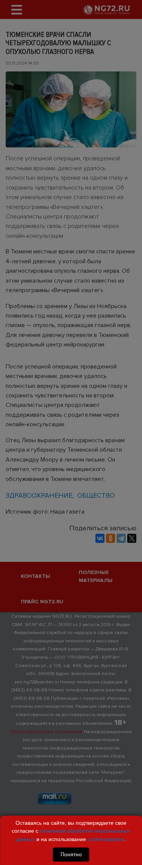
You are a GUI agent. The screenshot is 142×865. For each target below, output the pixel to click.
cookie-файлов (105, 839)
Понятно (71, 854)
